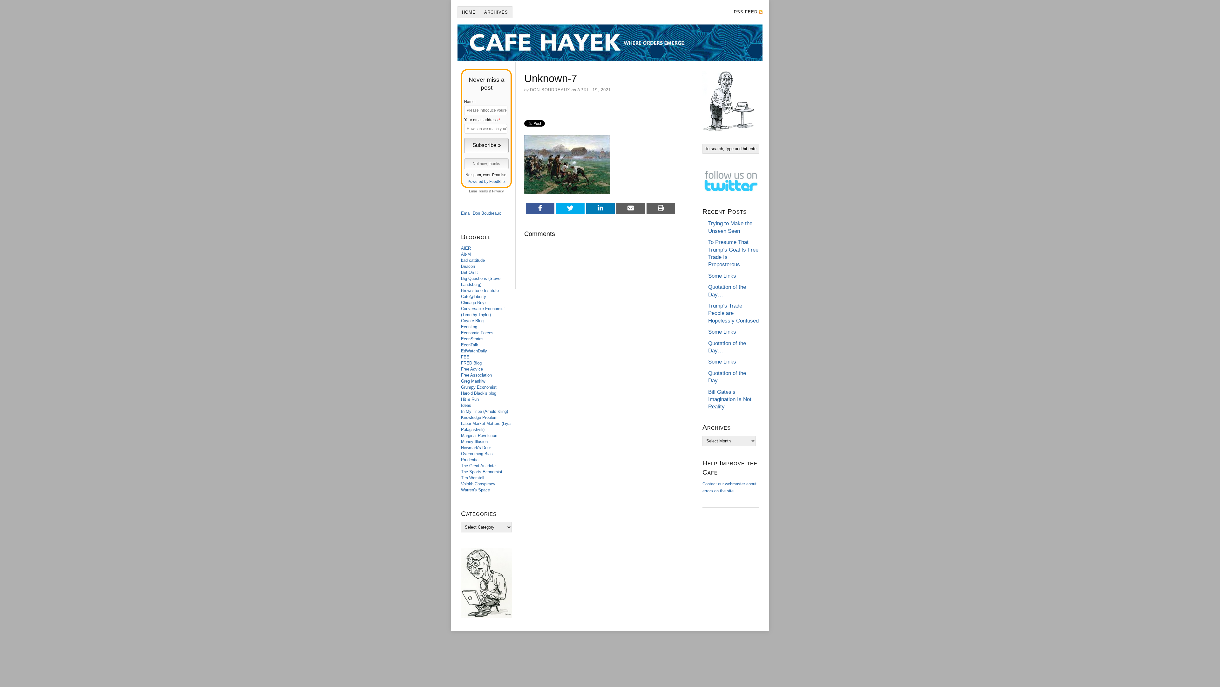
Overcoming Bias (477, 453)
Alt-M (466, 254)
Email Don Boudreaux (481, 213)
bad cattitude (473, 260)
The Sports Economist (481, 471)
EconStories (472, 339)
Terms (483, 191)
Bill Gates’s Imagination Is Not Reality (729, 399)
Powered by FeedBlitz (486, 181)
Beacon (468, 266)
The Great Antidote (478, 465)
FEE (465, 357)
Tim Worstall (472, 477)
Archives (496, 12)
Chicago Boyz (474, 302)
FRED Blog (471, 363)
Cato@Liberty (473, 296)
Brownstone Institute (480, 290)
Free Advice (472, 369)
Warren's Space (475, 490)
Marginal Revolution (479, 435)
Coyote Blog (472, 320)
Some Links (722, 276)
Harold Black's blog (478, 393)
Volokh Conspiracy (478, 484)
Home (469, 12)
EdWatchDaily (474, 351)
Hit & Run (470, 399)
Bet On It (469, 272)
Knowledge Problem (479, 417)
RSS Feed (745, 12)
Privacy (498, 191)
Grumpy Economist (479, 387)
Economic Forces (477, 332)
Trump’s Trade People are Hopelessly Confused (733, 313)
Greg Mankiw (473, 381)
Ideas (466, 405)
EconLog (469, 326)
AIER (466, 248)
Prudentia (469, 459)
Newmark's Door (476, 447)
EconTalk (469, 345)
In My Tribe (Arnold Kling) (484, 411)
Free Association (476, 375)
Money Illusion (474, 441)
